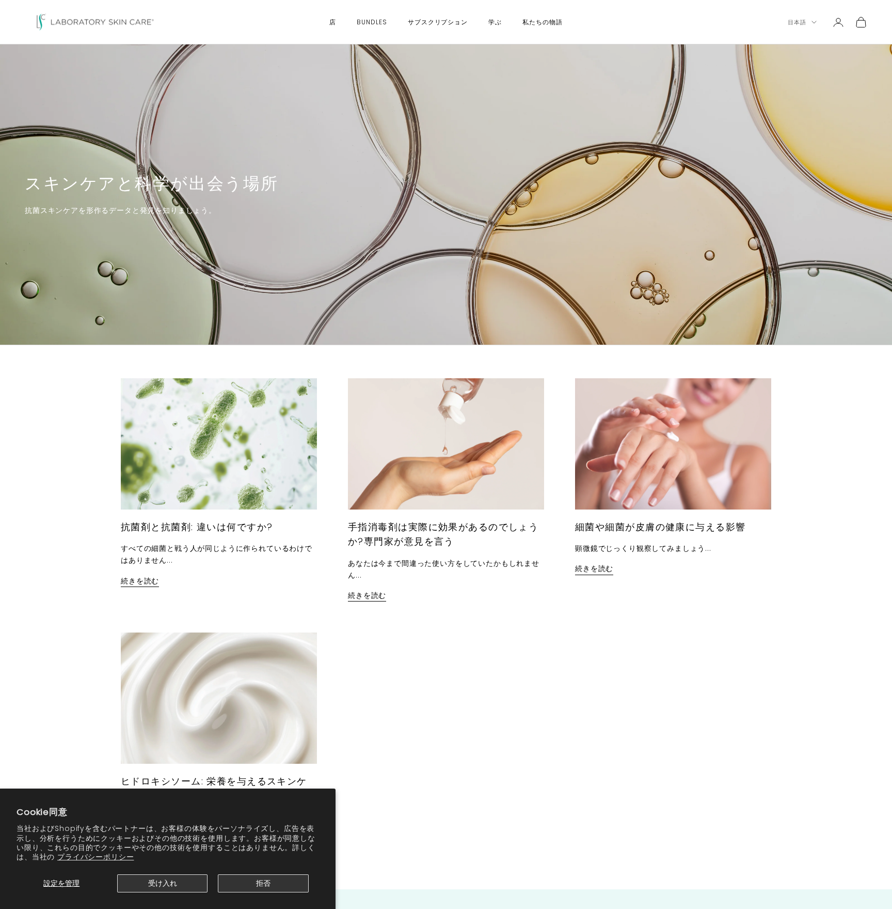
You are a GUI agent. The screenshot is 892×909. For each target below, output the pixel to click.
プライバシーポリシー (95, 857)
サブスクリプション (438, 22)
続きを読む (140, 581)
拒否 (263, 883)
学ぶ (495, 22)
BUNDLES (372, 22)
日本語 (797, 22)
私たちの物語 (542, 22)
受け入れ (162, 883)
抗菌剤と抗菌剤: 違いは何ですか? (197, 526)
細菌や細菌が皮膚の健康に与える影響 (660, 526)
